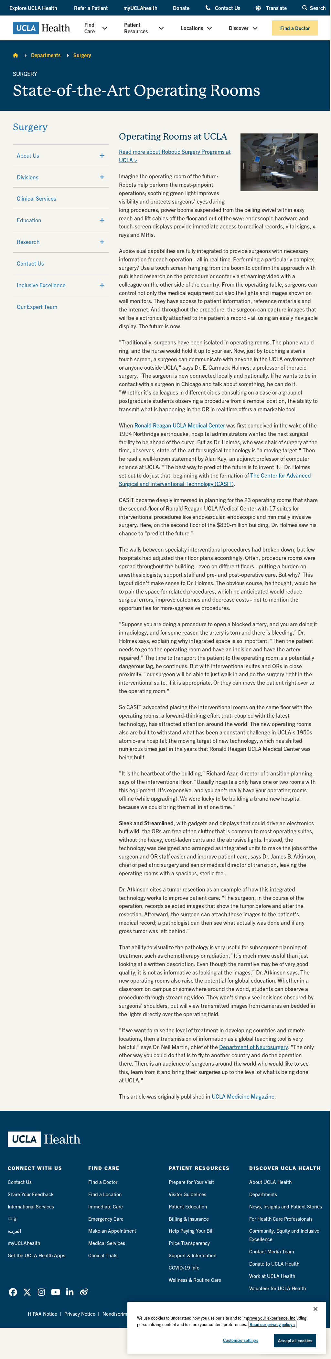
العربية (14, 1230)
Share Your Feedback (31, 1194)
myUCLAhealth (140, 8)
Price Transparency (189, 1243)
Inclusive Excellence (41, 284)
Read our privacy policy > (272, 1324)
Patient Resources (136, 27)
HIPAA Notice (42, 1314)
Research (28, 241)
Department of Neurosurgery (253, 1046)
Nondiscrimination (122, 1314)
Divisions (27, 177)
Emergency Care (105, 1219)
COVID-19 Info (184, 1267)
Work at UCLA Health (272, 1276)
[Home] (15, 55)
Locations (192, 28)
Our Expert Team (37, 306)
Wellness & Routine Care (195, 1280)
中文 (12, 1219)
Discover (239, 28)
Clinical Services (36, 198)
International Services (31, 1206)
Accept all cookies (295, 1340)
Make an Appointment (112, 1230)
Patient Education (188, 1206)
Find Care (89, 27)
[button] (34, 8)
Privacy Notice (79, 1314)
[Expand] (102, 155)
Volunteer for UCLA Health (277, 1288)
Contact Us (227, 8)
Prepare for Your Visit (191, 1182)
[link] (13, 1292)
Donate (181, 8)
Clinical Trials (102, 1255)
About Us (28, 155)
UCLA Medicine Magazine (243, 1096)
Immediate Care (105, 1206)
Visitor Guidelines (187, 1194)
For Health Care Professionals (281, 1219)
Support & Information (192, 1255)
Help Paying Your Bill (191, 1230)
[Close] (315, 1309)
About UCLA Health (270, 1182)
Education (29, 219)
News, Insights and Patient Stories (285, 1206)
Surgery (82, 55)
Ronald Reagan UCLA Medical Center (179, 425)
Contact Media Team (271, 1251)
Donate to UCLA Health (274, 1263)
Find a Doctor (295, 28)
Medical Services (106, 1243)
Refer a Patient (91, 8)
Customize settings (240, 1340)
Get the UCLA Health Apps (36, 1255)
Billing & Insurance (189, 1219)
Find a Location (105, 1194)
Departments (45, 55)
